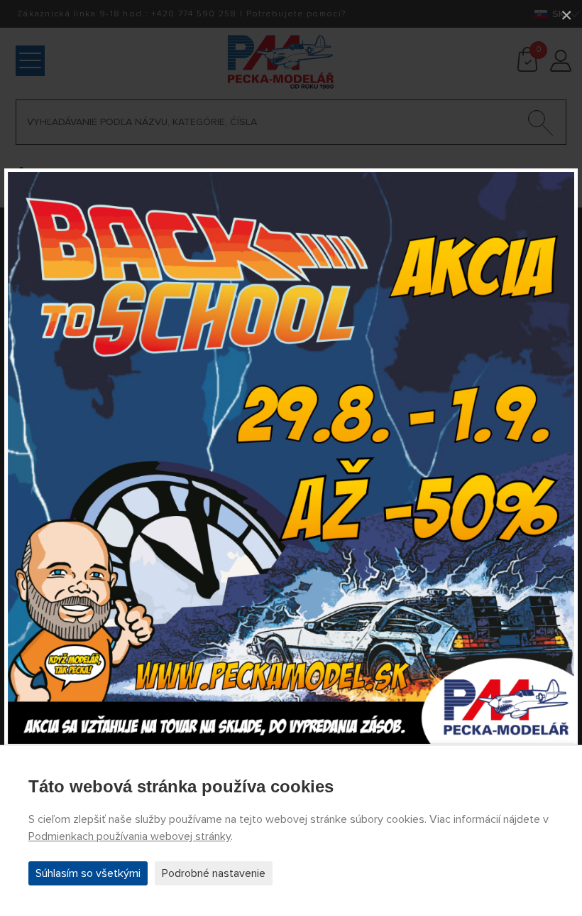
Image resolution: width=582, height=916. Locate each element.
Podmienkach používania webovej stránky (129, 836)
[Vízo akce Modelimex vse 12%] (291, 457)
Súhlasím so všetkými (88, 873)
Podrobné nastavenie (213, 873)
